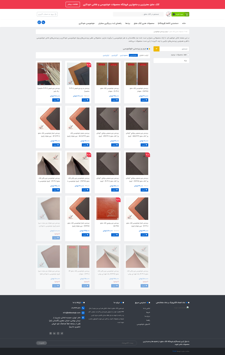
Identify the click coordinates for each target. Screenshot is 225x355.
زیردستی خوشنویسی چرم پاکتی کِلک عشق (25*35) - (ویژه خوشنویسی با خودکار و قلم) (78, 181)
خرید (144, 100)
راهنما (148, 320)
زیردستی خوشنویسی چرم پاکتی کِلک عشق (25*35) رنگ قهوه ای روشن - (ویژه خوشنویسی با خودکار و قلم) (108, 274)
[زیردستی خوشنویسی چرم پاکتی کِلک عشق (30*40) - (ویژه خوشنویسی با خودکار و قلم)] (49, 163)
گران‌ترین (115, 55)
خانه (184, 23)
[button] (180, 14)
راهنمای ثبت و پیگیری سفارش (110, 23)
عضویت (41, 342)
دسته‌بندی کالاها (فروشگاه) (168, 23)
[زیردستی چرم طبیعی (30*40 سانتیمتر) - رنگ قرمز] (49, 73)
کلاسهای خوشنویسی (143, 324)
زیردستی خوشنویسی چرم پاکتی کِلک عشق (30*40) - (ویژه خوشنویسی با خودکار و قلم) (49, 181)
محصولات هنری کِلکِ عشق (144, 23)
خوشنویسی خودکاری (87, 23)
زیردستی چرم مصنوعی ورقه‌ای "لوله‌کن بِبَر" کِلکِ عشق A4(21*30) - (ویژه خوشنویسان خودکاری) (107, 136)
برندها (127, 23)
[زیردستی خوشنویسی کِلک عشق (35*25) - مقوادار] (137, 73)
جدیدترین (133, 55)
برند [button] (185, 60)
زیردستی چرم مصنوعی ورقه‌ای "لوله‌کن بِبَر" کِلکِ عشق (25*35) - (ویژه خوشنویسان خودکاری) (137, 181)
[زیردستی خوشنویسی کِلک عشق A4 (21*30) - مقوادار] (78, 256)
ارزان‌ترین (106, 55)
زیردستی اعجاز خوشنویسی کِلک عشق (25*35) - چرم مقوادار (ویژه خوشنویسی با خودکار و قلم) (78, 226)
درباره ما (147, 316)
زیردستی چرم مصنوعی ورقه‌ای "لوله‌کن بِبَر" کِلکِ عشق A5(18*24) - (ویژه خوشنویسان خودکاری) (137, 136)
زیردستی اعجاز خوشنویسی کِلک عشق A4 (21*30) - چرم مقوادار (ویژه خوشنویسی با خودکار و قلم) (49, 136)
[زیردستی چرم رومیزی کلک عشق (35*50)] (107, 208)
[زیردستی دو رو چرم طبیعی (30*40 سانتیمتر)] (78, 73)
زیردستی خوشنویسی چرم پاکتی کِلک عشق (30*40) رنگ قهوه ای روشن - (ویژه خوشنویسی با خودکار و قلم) (137, 274)
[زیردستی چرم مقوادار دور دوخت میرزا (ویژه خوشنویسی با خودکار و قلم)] (49, 256)
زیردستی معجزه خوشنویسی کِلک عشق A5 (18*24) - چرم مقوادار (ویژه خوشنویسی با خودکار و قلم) (78, 136)
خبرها (148, 312)
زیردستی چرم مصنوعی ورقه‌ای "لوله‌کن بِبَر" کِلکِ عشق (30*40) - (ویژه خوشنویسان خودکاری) (107, 181)
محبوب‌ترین (124, 55)
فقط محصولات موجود (178, 54)
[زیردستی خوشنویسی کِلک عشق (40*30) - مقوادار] (107, 73)
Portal (174, 351)
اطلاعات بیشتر (73, 4)
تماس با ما (146, 308)
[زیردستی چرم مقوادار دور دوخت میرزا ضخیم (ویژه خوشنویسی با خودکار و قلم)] (49, 208)
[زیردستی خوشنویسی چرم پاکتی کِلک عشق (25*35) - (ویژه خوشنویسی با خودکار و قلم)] (78, 163)
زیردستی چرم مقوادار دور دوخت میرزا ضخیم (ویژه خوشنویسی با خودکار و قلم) (49, 226)
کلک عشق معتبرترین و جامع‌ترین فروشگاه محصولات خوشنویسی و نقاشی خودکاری (120, 4)
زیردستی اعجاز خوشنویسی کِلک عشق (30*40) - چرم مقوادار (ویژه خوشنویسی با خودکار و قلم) (137, 226)
